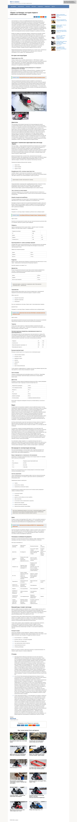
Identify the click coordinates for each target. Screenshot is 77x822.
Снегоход (28, 6)
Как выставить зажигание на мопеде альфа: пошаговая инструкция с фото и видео (61, 43)
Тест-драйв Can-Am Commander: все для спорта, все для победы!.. (61, 48)
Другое (53, 6)
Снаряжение (40, 6)
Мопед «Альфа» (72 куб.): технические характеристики (61, 26)
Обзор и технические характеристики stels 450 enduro (61, 15)
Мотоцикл (34, 6)
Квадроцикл (47, 6)
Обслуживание (21, 6)
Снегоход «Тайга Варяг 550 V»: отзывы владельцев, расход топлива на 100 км (60, 37)
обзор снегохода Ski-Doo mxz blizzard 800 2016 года (61, 20)
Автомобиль (13, 6)
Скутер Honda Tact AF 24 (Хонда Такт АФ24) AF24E (61, 31)
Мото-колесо (14, 2)
